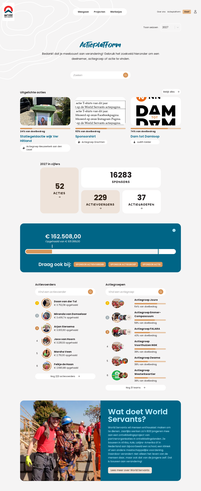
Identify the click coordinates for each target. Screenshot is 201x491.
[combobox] (162, 27)
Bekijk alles (169, 91)
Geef (186, 11)
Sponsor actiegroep (123, 264)
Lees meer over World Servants (130, 470)
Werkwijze (116, 11)
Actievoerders (45, 284)
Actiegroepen (115, 284)
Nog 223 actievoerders (63, 376)
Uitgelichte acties (33, 92)
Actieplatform (174, 11)
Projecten (99, 11)
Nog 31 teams (133, 387)
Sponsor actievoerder (90, 264)
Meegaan (83, 11)
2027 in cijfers (50, 164)
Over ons (161, 11)
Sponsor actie (151, 264)
